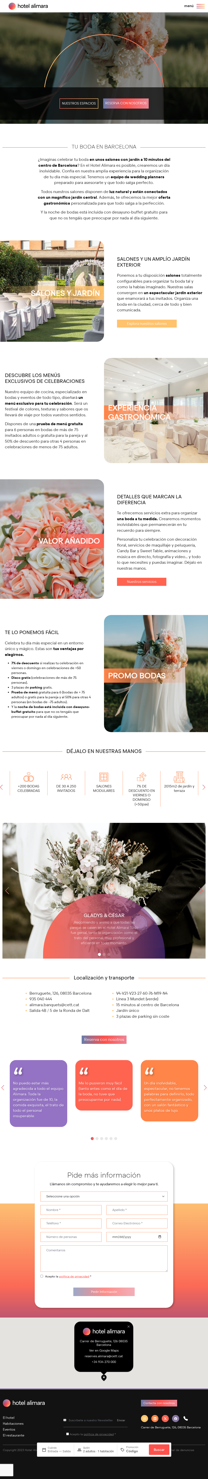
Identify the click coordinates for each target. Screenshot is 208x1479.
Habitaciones (13, 1424)
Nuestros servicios (141, 582)
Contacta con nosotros (159, 1403)
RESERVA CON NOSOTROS (126, 103)
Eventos (9, 1429)
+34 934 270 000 (104, 1362)
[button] (2, 788)
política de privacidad (74, 1276)
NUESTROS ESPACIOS (79, 103)
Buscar (159, 1450)
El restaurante (13, 1435)
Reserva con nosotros (104, 1039)
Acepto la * (68, 1276)
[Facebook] (177, 1418)
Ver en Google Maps (104, 1350)
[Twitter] (167, 1418)
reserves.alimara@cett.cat (104, 1356)
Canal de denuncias (180, 1450)
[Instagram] (146, 1418)
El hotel (8, 1418)
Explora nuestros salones (147, 323)
